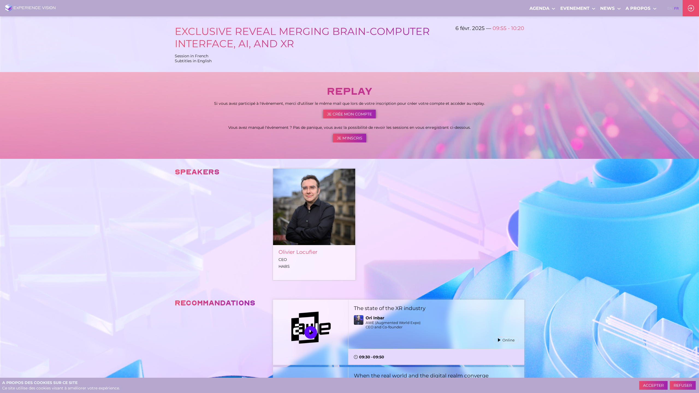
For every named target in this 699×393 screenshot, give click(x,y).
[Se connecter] (691, 8)
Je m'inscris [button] (349, 138)
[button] (669, 8)
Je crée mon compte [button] (349, 114)
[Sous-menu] (553, 8)
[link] (542, 8)
